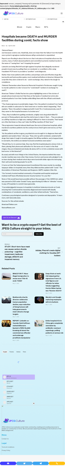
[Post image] (6, 276)
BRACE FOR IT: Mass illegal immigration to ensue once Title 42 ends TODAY (21, 277)
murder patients (9, 88)
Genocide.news (15, 198)
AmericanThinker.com (9, 204)
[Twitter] (24, 463)
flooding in (14, 58)
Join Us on (9, 217)
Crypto (28, 27)
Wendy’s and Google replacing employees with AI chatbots (54, 300)
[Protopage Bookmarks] (8, 463)
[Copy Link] (57, 463)
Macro (37, 27)
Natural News (7, 50)
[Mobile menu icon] (61, 13)
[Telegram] (40, 463)
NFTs (46, 27)
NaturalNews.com (8, 208)
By (6, 45)
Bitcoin (19, 27)
